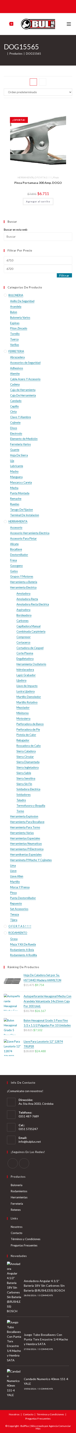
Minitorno (22, 713)
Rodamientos (19, 1191)
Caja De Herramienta (23, 395)
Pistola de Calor (26, 734)
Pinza (56, 177)
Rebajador (22, 740)
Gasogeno (16, 565)
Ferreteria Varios (20, 444)
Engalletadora (25, 658)
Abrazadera (17, 357)
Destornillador (19, 554)
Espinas (14, 323)
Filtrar (64, 275)
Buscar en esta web (15, 229)
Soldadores (23, 794)
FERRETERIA (16, 351)
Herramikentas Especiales (26, 854)
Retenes (16, 1209)
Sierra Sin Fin (24, 784)
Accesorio (16, 527)
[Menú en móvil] (69, 24)
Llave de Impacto (27, 686)
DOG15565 (33, 53)
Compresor (23, 637)
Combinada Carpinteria (30, 631)
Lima (13, 865)
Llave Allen (16, 876)
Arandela (15, 306)
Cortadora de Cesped (29, 648)
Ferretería (17, 1203)
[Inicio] (5, 53)
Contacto (16, 1233)
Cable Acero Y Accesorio (25, 379)
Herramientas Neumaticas (26, 843)
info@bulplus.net (30, 1141)
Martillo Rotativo (27, 702)
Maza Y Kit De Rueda (23, 944)
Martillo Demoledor (28, 696)
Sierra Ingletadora (27, 767)
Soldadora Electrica (28, 789)
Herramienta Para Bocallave (27, 821)
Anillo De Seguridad (22, 301)
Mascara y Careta (21, 482)
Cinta (13, 411)
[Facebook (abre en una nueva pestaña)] (34, 6)
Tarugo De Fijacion (21, 509)
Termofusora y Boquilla (30, 805)
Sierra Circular (25, 756)
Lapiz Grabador (26, 675)
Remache (15, 498)
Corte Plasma (24, 653)
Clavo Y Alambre (20, 417)
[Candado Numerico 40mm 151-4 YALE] (14, 1383)
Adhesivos (16, 368)
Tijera (13, 920)
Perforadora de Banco (30, 724)
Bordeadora (23, 615)
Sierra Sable (23, 773)
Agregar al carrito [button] (38, 201)
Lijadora (21, 680)
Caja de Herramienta (22, 390)
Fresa (13, 560)
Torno (20, 811)
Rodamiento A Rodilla (23, 955)
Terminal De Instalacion (24, 515)
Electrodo (16, 433)
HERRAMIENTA (26, 177)
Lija (12, 460)
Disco (13, 428)
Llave (13, 870)
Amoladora (23, 593)
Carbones (22, 620)
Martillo (15, 881)
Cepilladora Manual (28, 626)
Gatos (14, 571)
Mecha (14, 488)
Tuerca (14, 339)
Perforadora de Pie (28, 729)
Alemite (15, 373)
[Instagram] (24, 1163)
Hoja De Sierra (19, 455)
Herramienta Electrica (23, 587)
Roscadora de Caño (28, 745)
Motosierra (23, 718)
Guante (14, 449)
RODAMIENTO (17, 932)
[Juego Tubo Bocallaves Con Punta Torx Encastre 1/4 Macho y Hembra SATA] (14, 1341)
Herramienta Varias (22, 832)
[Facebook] (13, 1163)
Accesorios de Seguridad (25, 362)
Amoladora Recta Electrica (32, 604)
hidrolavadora (25, 669)
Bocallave (16, 549)
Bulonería (16, 1185)
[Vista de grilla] (33, 82)
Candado (16, 400)
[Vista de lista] (42, 82)
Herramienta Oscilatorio (31, 664)
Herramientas (19, 1197)
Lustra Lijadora (25, 691)
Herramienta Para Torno (25, 827)
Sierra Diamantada (27, 762)
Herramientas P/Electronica (26, 849)
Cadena (15, 384)
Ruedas (14, 504)
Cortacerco (23, 642)
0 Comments (46, 1295)
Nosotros (16, 1226)
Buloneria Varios (20, 317)
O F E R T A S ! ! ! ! (43, 177)
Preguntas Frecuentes (24, 1245)
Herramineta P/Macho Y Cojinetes (31, 860)
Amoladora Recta (27, 599)
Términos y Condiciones (25, 1239)
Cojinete (15, 422)
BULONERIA (15, 295)
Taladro (21, 800)
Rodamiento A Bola (22, 949)
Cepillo (14, 406)
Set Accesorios (19, 909)
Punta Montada (19, 493)
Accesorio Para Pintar (23, 538)
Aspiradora (23, 609)
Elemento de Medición (24, 438)
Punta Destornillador (23, 898)
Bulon (13, 312)
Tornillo (15, 333)
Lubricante (16, 466)
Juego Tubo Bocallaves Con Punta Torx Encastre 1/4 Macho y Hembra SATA (46, 1339)
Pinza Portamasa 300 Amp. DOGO (38, 182)
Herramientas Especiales (25, 838)
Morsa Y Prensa (20, 887)
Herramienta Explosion (24, 816)
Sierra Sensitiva (25, 778)
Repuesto (16, 903)
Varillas (14, 344)
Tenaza (14, 914)
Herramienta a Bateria (23, 582)
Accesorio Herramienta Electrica (29, 533)
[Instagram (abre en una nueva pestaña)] (40, 6)
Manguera (16, 477)
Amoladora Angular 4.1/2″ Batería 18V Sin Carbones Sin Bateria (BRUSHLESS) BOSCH (44, 1285)
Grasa (14, 939)
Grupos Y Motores (21, 576)
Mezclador (23, 707)
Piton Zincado (18, 328)
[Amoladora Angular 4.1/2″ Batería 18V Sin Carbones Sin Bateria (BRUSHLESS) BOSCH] (14, 1287)
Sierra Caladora (26, 751)
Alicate (14, 544)
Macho (14, 471)
